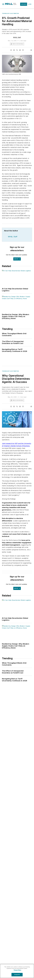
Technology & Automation (10, 13)
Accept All (17, 974)
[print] (31, 50)
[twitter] (17, 50)
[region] (17, 971)
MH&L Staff (17, 37)
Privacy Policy (17, 970)
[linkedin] (14, 50)
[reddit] (20, 50)
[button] (3, 4)
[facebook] (11, 50)
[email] (23, 50)
